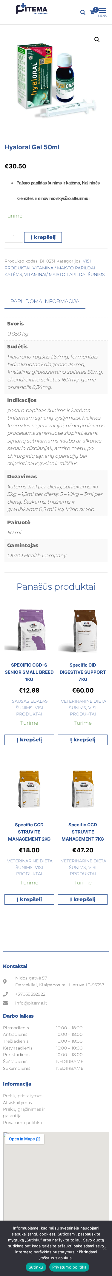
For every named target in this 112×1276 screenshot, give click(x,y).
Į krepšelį (43, 237)
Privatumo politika (69, 1267)
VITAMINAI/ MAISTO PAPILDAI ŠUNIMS (64, 274)
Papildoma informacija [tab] (44, 301)
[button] (97, 39)
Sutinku (36, 1267)
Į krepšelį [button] (29, 740)
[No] (105, 1248)
